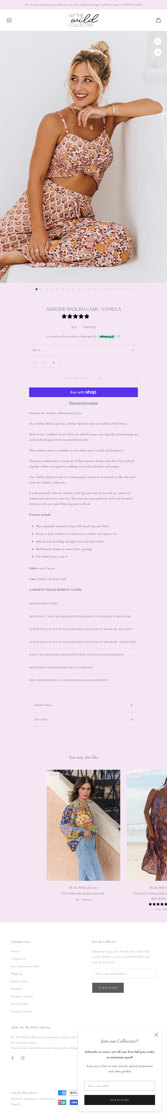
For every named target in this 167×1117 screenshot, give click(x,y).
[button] (76, 316)
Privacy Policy (20, 1004)
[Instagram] (22, 1057)
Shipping (16, 974)
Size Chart (40, 719)
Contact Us (18, 958)
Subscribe (119, 1100)
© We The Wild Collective (24, 1092)
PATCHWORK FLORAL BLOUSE (83, 893)
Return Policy (43, 705)
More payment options (83, 402)
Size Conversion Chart (25, 966)
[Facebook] (12, 1057)
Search (15, 951)
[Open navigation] (9, 20)
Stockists (16, 989)
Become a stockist (22, 996)
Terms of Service (21, 1011)
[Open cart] (158, 20)
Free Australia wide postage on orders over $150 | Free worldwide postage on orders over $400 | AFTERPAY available (83, 4)
